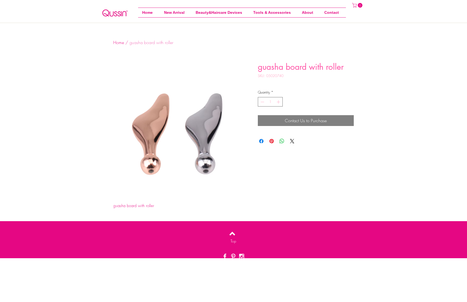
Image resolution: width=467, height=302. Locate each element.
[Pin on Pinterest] (271, 141)
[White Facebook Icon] (224, 256)
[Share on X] (292, 141)
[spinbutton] (270, 102)
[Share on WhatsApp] (282, 141)
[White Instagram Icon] (241, 256)
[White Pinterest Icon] (233, 256)
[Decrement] (262, 102)
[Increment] (279, 102)
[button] (273, 12)
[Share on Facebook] (261, 141)
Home (118, 42)
